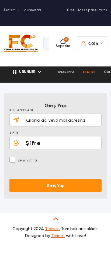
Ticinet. (52, 229)
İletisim (10, 10)
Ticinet (58, 236)
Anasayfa (66, 72)
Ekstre (89, 72)
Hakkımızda (31, 10)
